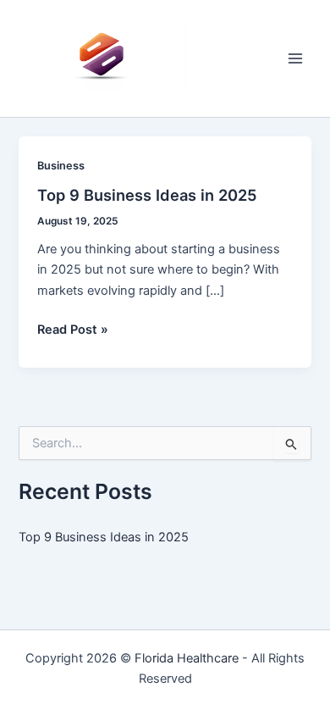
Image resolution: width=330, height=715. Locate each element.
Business (61, 165)
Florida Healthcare (187, 658)
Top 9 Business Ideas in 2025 (147, 195)
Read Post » (72, 330)
